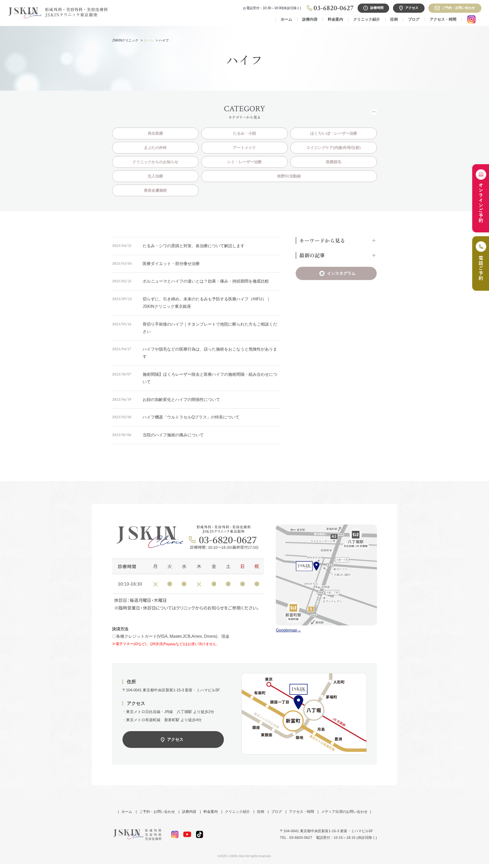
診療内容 (189, 812)
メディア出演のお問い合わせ (344, 812)
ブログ (413, 19)
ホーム (286, 19)
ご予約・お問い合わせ (157, 812)
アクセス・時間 (443, 19)
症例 (394, 19)
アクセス (175, 739)
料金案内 (335, 19)
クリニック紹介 (366, 19)
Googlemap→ (288, 630)
